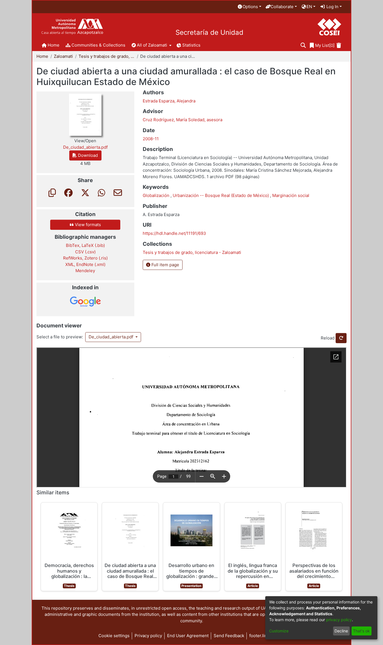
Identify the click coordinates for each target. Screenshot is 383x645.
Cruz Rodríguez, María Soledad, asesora (182, 119)
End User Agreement (188, 635)
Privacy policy (148, 635)
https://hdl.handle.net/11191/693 (174, 233)
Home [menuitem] (53, 45)
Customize (279, 630)
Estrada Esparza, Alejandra (169, 101)
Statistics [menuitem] (191, 45)
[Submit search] (303, 45)
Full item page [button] (164, 264)
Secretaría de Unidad (209, 32)
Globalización (156, 195)
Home (42, 56)
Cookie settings (114, 635)
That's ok (361, 630)
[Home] (72, 27)
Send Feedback (229, 635)
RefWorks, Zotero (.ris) (85, 258)
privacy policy (339, 619)
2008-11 (151, 138)
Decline (341, 630)
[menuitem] (249, 7)
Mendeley (85, 270)
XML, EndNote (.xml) (85, 264)
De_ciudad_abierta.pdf (111, 336)
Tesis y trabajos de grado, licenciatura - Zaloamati (107, 56)
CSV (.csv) (85, 251)
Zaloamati (63, 56)
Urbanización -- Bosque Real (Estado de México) (221, 195)
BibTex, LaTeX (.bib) (85, 245)
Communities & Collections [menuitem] (98, 45)
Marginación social (290, 195)
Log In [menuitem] (331, 6)
